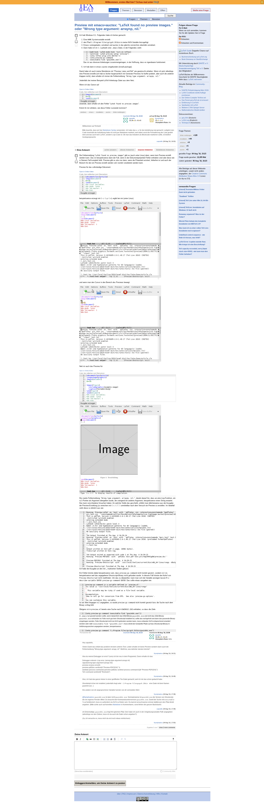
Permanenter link (85, 632)
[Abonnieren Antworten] (180, 39)
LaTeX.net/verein (195, 79)
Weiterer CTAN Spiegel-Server (193, 108)
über (118, 794)
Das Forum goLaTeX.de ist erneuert (195, 100)
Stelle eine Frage (201, 10)
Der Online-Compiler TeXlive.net (194, 98)
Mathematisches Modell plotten (193, 110)
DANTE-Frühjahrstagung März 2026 (195, 90)
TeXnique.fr (186, 123)
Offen (162, 10)
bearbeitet (133, 116)
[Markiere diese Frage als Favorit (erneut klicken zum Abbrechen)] (76, 45)
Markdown (117, 705)
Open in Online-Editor (86, 89)
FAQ (124, 794)
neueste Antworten (145, 150)
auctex (108, 112)
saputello (132, 118)
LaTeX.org (185, 120)
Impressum (131, 794)
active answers (110, 150)
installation (99, 112)
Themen (125, 10)
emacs (91, 112)
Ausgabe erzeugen (87, 101)
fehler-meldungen (119, 112)
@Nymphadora (88, 697)
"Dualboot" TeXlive (186, 196)
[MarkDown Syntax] (174, 739)
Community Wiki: (169, 771)
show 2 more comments (167, 727)
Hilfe (158, 794)
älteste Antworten (127, 150)
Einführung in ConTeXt (190, 103)
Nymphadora (159, 118)
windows (83, 112)
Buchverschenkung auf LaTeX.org (194, 57)
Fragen (113, 10)
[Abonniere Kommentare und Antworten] (180, 43)
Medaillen (151, 10)
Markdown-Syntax (109, 130)
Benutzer (138, 10)
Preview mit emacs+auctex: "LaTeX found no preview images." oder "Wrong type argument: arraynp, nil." (124, 27)
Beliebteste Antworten (165, 150)
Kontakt (164, 794)
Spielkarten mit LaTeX (190, 105)
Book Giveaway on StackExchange (195, 59)
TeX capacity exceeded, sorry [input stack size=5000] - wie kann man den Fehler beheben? (193, 251)
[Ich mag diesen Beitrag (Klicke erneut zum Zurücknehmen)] (76, 35)
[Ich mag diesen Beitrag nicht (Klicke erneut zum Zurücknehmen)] (76, 41)
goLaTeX (185, 118)
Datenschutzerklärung (146, 794)
